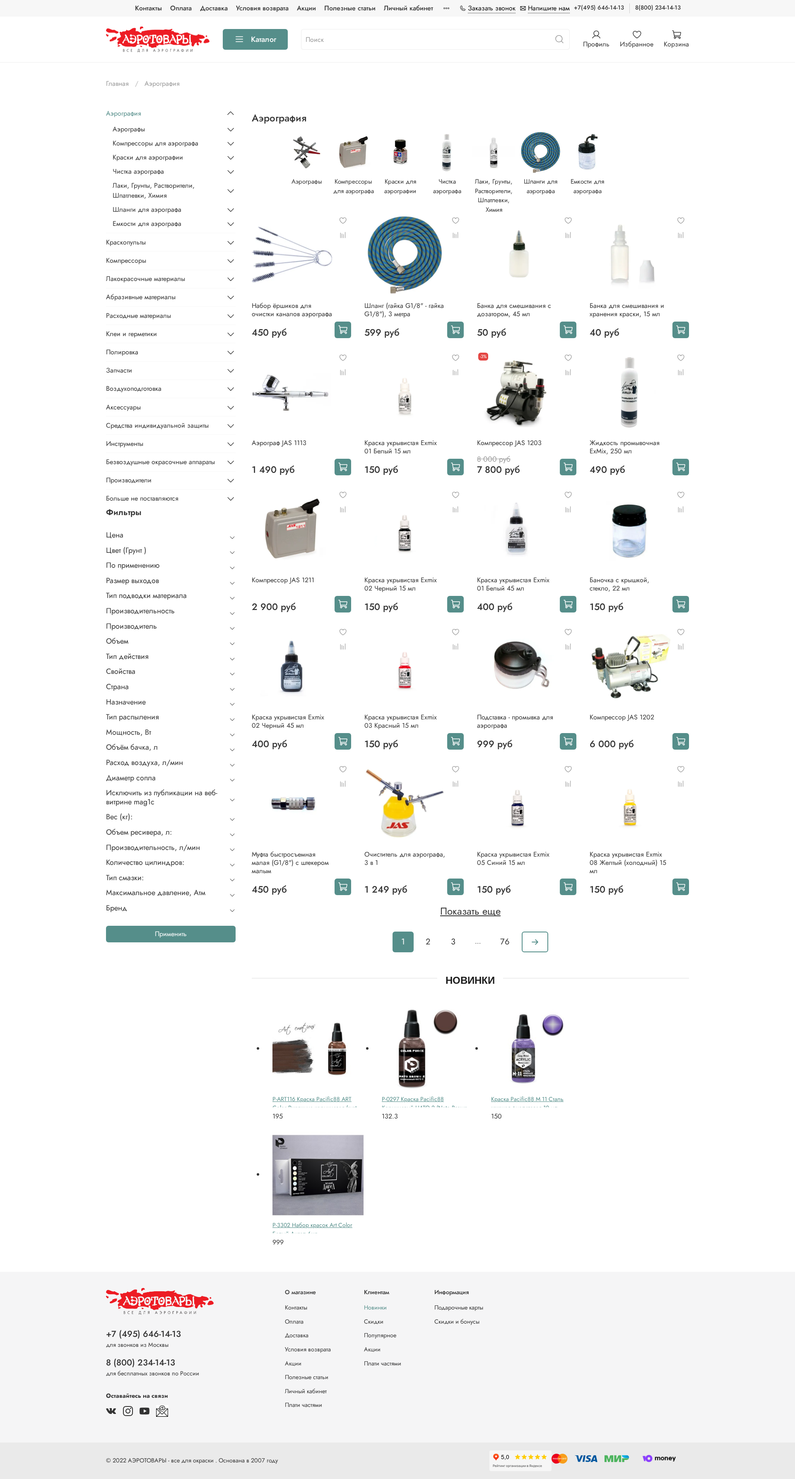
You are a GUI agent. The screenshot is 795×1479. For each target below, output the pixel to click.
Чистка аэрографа (138, 171)
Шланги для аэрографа (147, 209)
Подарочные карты (458, 1307)
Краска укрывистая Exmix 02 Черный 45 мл (288, 721)
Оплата (181, 8)
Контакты (148, 8)
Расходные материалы (138, 315)
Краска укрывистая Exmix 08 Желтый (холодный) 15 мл (628, 863)
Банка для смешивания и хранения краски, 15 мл (627, 310)
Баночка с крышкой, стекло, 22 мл (619, 584)
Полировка (122, 352)
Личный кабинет (408, 8)
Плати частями (303, 1405)
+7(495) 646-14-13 (599, 7)
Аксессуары (123, 407)
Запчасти (119, 370)
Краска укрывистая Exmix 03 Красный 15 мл (400, 721)
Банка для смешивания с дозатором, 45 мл (514, 310)
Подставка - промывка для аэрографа (515, 721)
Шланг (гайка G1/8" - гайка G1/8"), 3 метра (404, 310)
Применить (171, 934)
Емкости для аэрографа (147, 223)
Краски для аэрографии (148, 157)
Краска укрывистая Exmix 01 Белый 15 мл (400, 447)
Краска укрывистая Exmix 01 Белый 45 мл (513, 584)
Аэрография (123, 113)
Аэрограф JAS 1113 (279, 443)
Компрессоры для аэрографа (155, 143)
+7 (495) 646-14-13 (143, 1334)
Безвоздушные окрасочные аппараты (160, 462)
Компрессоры (126, 260)
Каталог (263, 39)
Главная (117, 83)
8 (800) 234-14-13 (140, 1362)
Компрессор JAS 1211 (283, 580)
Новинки (375, 1307)
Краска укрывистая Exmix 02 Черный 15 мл (400, 584)
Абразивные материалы (141, 297)
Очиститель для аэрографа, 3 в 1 (404, 858)
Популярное (380, 1335)
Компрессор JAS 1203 (509, 443)
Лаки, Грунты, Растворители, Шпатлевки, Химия (154, 190)
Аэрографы (129, 129)
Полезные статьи (350, 8)
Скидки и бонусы (456, 1321)
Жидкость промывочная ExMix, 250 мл (625, 447)
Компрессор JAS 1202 (622, 717)
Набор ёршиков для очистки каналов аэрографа (292, 310)
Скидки (373, 1321)
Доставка (214, 8)
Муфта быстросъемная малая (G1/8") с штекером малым (290, 863)
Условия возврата (262, 8)
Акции (306, 8)
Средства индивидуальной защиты (157, 425)
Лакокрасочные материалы (145, 278)
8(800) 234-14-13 (658, 7)
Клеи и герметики (131, 334)
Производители (129, 480)
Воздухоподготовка (133, 388)
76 (505, 942)
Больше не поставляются (142, 498)
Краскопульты (126, 242)
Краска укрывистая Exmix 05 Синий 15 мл (513, 858)
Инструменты (124, 443)
